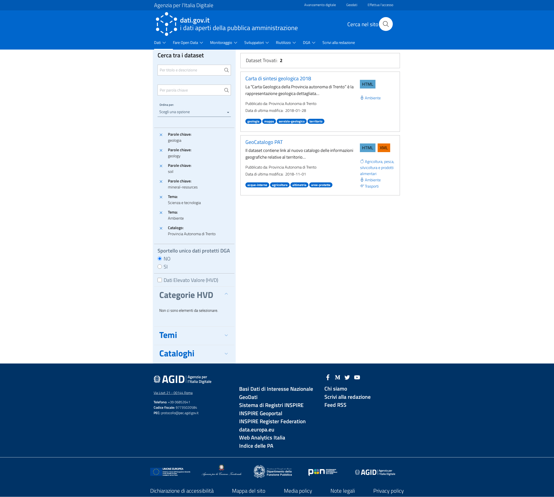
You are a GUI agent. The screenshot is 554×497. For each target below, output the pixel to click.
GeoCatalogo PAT (264, 142)
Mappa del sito (248, 491)
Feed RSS (335, 405)
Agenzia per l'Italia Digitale (183, 5)
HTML (367, 84)
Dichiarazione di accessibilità (182, 491)
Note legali (342, 491)
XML (384, 147)
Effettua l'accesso (380, 4)
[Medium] (337, 377)
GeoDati (248, 397)
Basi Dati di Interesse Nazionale (276, 389)
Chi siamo (335, 389)
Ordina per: (166, 104)
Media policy (298, 491)
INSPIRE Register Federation (272, 421)
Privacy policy (388, 491)
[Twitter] (347, 377)
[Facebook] (327, 377)
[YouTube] (357, 377)
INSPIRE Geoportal (260, 413)
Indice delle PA (256, 446)
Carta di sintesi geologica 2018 (278, 78)
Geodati (351, 4)
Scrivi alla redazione (347, 397)
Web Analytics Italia (262, 438)
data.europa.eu (256, 430)
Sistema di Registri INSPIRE (271, 405)
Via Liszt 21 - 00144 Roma (173, 392)
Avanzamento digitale (320, 4)
